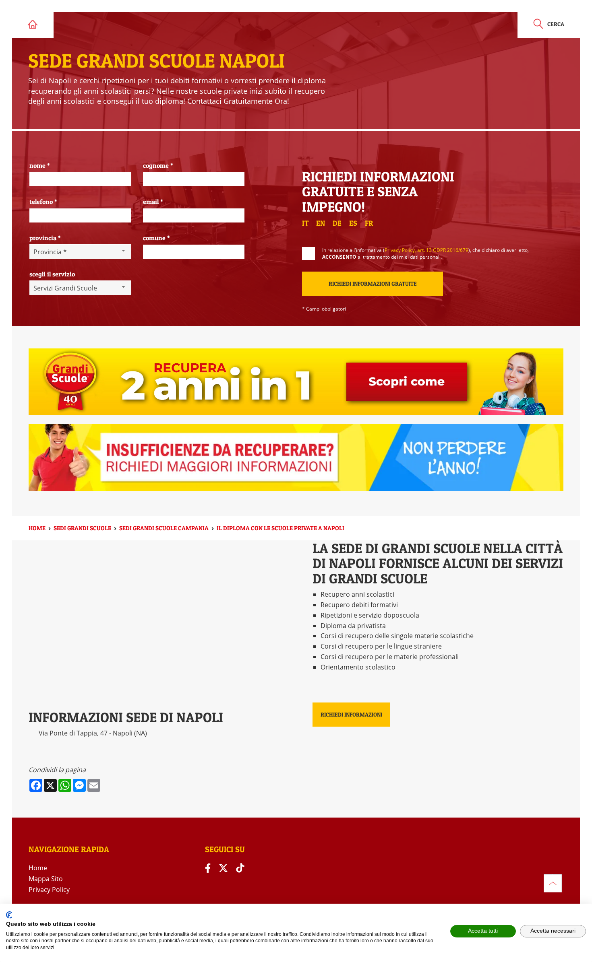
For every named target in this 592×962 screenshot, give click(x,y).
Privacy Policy (49, 889)
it (305, 223)
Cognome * (158, 165)
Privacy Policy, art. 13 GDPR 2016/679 (426, 250)
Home (38, 868)
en (320, 223)
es (353, 223)
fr (369, 223)
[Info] (553, 883)
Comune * (156, 238)
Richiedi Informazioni (351, 714)
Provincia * (45, 238)
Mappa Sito (46, 878)
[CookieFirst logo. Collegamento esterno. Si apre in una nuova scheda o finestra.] (9, 915)
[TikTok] (240, 868)
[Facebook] (208, 868)
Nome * (39, 165)
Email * (153, 202)
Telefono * (43, 202)
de (337, 223)
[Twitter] (223, 868)
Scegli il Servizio (52, 274)
